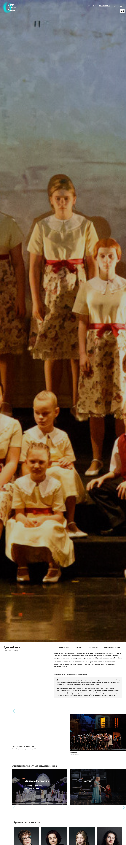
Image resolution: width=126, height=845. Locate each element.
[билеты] (88, 6)
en (114, 5)
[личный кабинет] (94, 6)
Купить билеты (30, 788)
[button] (122, 711)
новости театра (104, 5)
